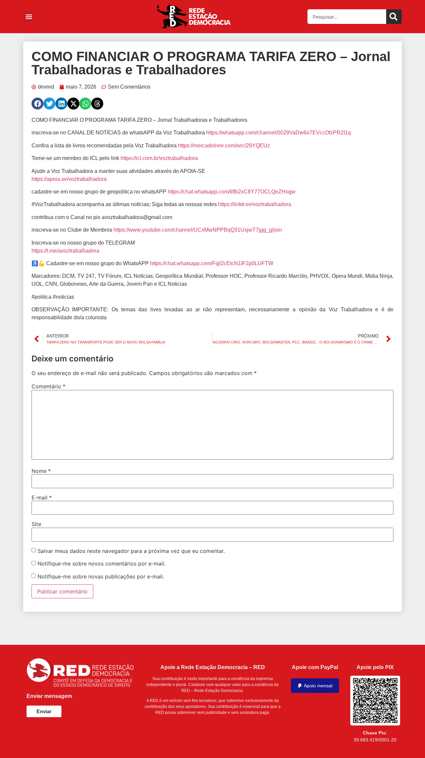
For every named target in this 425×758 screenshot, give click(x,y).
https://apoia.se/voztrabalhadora (69, 179)
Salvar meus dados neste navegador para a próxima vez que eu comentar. (131, 551)
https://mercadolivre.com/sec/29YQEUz (224, 145)
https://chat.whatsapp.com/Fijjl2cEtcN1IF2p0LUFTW (211, 263)
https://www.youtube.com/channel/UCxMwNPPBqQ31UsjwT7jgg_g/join (198, 230)
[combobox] (346, 16)
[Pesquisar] (394, 16)
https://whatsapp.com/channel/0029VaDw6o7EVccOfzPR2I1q (278, 132)
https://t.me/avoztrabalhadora (65, 251)
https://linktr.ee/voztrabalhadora (254, 204)
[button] (28, 16)
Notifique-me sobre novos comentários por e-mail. (101, 563)
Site (36, 524)
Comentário (48, 386)
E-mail (42, 497)
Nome (41, 471)
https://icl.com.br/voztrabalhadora (159, 158)
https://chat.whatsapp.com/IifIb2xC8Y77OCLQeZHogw (232, 191)
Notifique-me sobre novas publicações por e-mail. (101, 576)
